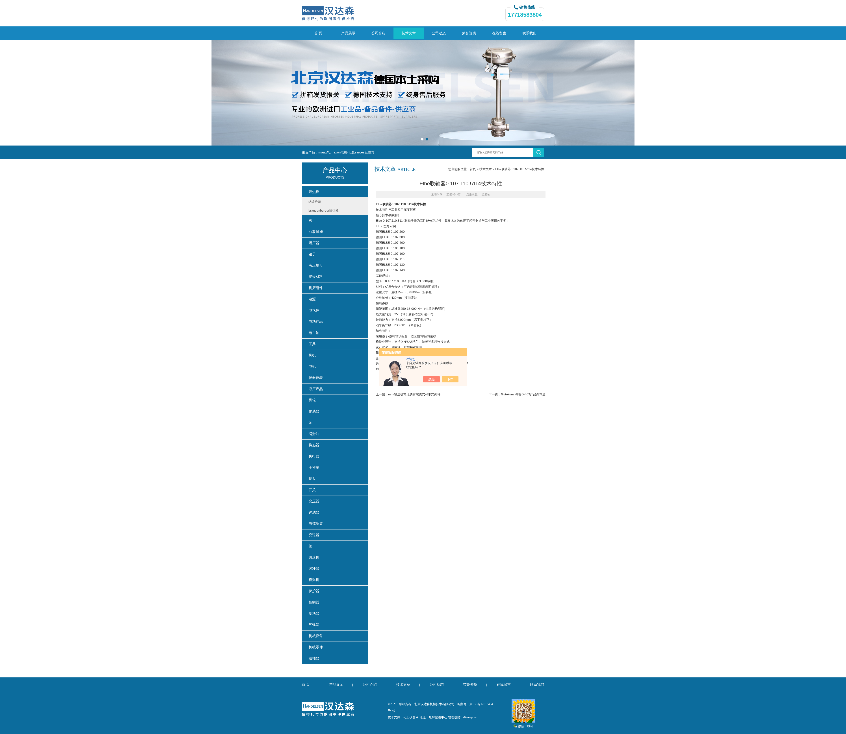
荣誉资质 (469, 33)
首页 (473, 169)
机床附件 (316, 288)
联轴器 (314, 658)
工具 (312, 344)
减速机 (314, 557)
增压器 (314, 243)
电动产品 (316, 321)
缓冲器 (314, 568)
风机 (312, 355)
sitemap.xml (470, 717)
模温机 (314, 580)
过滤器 (314, 512)
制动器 (314, 613)
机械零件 (316, 647)
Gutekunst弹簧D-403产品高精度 (523, 394)
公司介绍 (378, 33)
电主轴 (314, 333)
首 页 (318, 33)
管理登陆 (454, 717)
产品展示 (348, 33)
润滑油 (314, 434)
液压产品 (316, 389)
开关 (312, 490)
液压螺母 (316, 265)
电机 (312, 366)
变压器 (314, 501)
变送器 (314, 535)
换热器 (314, 445)
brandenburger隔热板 (323, 210)
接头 (312, 479)
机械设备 (316, 636)
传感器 (314, 411)
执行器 (314, 456)
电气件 (314, 310)
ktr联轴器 (316, 232)
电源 (312, 299)
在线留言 (499, 33)
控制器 (314, 602)
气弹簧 (314, 625)
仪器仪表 (316, 378)
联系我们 (529, 33)
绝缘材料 (316, 276)
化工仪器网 (411, 717)
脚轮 (312, 400)
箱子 (312, 254)
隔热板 (314, 192)
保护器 (314, 591)
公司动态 (439, 33)
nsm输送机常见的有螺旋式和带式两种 (414, 394)
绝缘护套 (314, 201)
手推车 (314, 467)
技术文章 (409, 33)
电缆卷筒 (316, 524)
